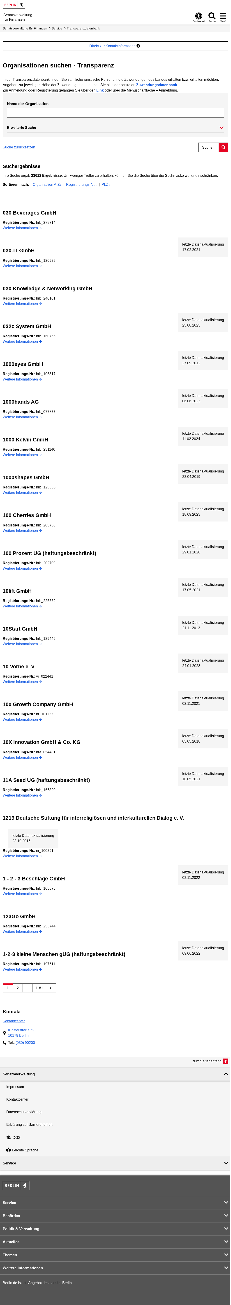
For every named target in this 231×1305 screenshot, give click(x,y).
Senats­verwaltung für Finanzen (25, 28)
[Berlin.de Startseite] (14, 5)
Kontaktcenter (14, 1021)
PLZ (106, 184)
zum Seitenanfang (207, 1061)
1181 (39, 988)
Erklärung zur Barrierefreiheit (29, 1124)
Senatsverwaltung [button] (19, 1074)
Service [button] (9, 1163)
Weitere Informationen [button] (23, 1268)
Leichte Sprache (25, 1150)
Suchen (208, 147)
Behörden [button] (11, 1216)
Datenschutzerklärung (24, 1112)
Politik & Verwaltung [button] (21, 1229)
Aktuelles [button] (11, 1242)
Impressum (15, 1087)
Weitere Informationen (20, 228)
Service (57, 28)
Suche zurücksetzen (19, 147)
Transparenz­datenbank (83, 28)
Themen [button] (10, 1255)
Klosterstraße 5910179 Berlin (21, 1032)
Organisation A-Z (47, 184)
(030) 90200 (25, 1043)
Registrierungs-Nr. (81, 184)
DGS (17, 1137)
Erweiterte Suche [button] (21, 128)
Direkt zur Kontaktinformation (112, 46)
